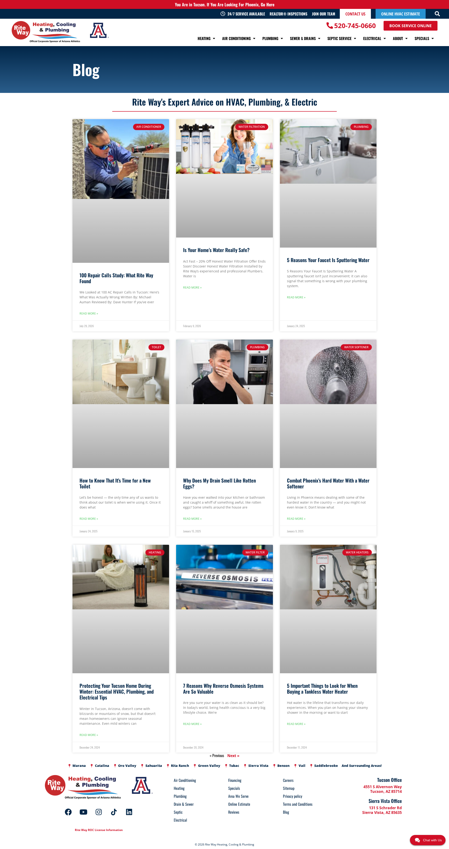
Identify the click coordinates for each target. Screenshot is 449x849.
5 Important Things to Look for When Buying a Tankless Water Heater (322, 688)
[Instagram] (99, 812)
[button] (437, 13)
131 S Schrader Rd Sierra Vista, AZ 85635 (382, 810)
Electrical (372, 38)
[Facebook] (68, 812)
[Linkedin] (129, 812)
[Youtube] (83, 812)
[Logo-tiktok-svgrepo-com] (114, 812)
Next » (233, 755)
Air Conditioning (236, 38)
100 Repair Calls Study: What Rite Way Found (116, 278)
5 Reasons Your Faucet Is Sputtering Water (328, 259)
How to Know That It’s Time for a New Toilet (115, 483)
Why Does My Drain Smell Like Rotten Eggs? (219, 483)
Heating (204, 38)
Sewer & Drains (303, 38)
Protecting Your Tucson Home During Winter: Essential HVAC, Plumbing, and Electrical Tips (117, 691)
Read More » (89, 313)
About (398, 38)
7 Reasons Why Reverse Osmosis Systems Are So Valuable (223, 688)
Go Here (267, 4)
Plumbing (270, 38)
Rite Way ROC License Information (99, 830)
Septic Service (339, 38)
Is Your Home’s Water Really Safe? (216, 249)
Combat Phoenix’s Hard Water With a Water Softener (328, 483)
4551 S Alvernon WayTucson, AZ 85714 (382, 789)
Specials (422, 38)
